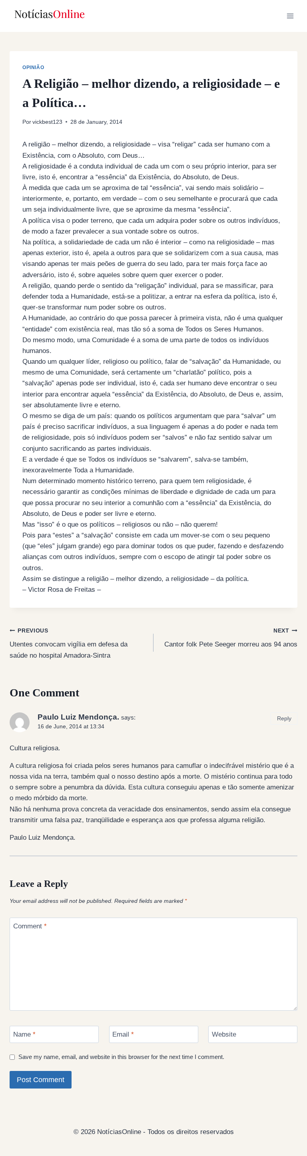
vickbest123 (47, 122)
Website (224, 1034)
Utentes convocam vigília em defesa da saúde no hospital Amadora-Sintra (69, 643)
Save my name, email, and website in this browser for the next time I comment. (121, 1056)
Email (123, 1034)
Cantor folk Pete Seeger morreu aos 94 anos (230, 638)
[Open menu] (290, 16)
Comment (30, 926)
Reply (284, 718)
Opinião (33, 67)
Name (24, 1034)
